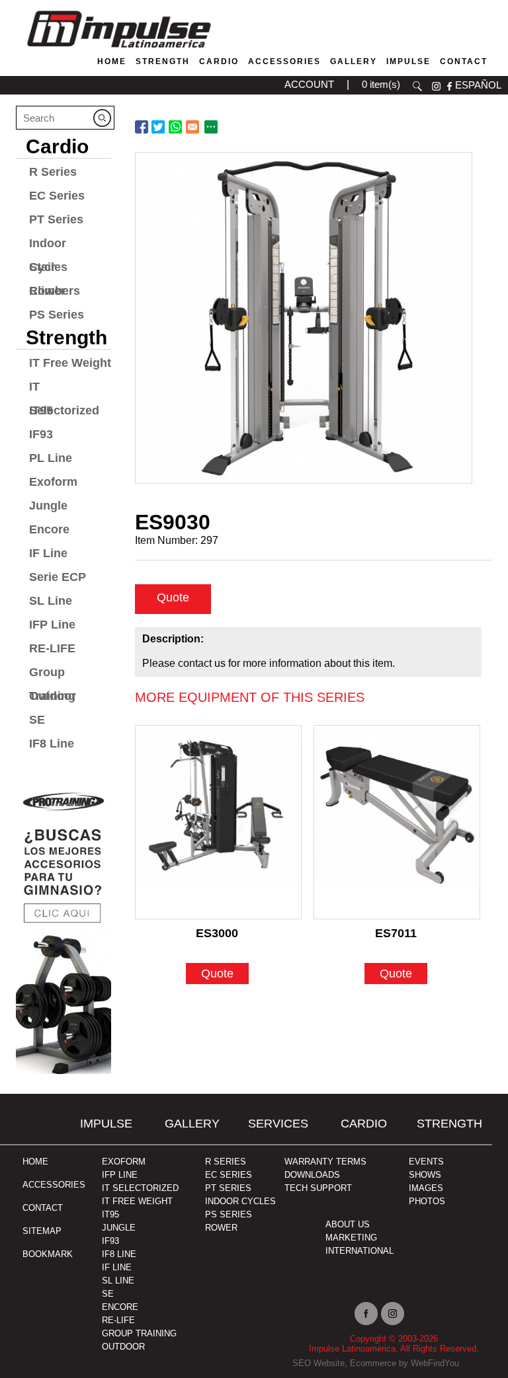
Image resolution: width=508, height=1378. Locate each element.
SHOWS (425, 1175)
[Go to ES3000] (218, 822)
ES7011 (396, 933)
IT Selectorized (64, 389)
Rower (47, 290)
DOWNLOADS (312, 1175)
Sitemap (42, 1231)
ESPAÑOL (478, 85)
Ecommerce (373, 1363)
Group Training (52, 675)
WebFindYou (435, 1363)
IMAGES (426, 1188)
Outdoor (52, 696)
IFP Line (52, 624)
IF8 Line (51, 743)
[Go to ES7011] (397, 822)
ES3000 (217, 933)
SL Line (50, 600)
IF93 (41, 434)
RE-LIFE (52, 648)
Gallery (353, 61)
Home (111, 61)
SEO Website (318, 1363)
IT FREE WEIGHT (137, 1201)
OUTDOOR (123, 1347)
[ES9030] (303, 318)
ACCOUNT (309, 84)
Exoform (53, 481)
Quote (173, 597)
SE (37, 719)
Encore (49, 529)
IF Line (48, 553)
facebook (449, 86)
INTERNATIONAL (359, 1251)
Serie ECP (57, 577)
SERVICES (278, 1123)
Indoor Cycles (48, 246)
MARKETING (351, 1238)
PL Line (50, 458)
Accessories (284, 61)
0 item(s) (381, 84)
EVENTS (426, 1162)
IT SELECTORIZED (140, 1188)
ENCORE (120, 1307)
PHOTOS (427, 1201)
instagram (436, 86)
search (417, 86)
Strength (163, 61)
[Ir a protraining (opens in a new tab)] (63, 928)
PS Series (56, 314)
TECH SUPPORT (318, 1188)
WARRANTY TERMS (325, 1162)
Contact (463, 61)
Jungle (48, 505)
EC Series (57, 195)
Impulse (408, 61)
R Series (53, 171)
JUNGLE (119, 1228)
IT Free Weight (70, 362)
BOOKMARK (47, 1254)
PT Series (56, 219)
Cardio (219, 61)
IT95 (110, 1214)
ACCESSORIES (53, 1185)
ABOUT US (347, 1224)
